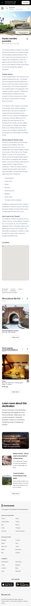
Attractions (13, 291)
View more (15, 337)
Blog (17, 568)
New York (4, 546)
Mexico (18, 524)
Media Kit (18, 571)
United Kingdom (20, 531)
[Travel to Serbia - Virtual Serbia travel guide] (7, 480)
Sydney (18, 552)
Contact (3, 568)
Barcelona (18, 549)
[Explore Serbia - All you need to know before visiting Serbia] (7, 460)
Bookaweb (5, 289)
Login (3, 565)
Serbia (20, 289)
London (18, 540)
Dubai (3, 543)
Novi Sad (4, 291)
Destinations (4, 561)
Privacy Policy (5, 601)
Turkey (17, 521)
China (3, 528)
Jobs (2, 571)
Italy (2, 524)
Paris (17, 543)
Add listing (18, 561)
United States (5, 521)
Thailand (18, 528)
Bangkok (3, 540)
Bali (2, 552)
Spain (17, 518)
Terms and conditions (16, 601)
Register (18, 565)
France (3, 518)
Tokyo (17, 546)
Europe (13, 289)
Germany (4, 531)
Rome (3, 549)
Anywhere (12, 7)
